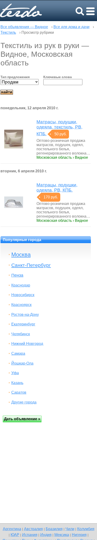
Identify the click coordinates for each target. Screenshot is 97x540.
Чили (69, 529)
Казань (17, 383)
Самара (18, 353)
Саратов (18, 392)
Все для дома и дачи (71, 27)
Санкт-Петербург (31, 265)
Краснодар (20, 285)
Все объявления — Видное (24, 27)
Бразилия (54, 529)
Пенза (17, 275)
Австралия (33, 529)
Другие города (23, 402)
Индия (46, 534)
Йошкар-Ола (22, 363)
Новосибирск (22, 295)
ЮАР (15, 534)
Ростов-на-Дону (25, 315)
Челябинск (20, 334)
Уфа (15, 373)
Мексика (61, 534)
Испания (29, 534)
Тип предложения (15, 77)
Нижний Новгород (27, 344)
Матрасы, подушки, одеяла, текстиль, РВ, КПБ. (59, 127)
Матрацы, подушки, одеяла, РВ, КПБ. (56, 187)
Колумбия (85, 529)
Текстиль (8, 32)
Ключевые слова (57, 77)
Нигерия (79, 534)
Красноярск (21, 305)
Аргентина (12, 529)
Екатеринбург (23, 324)
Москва (21, 254)
